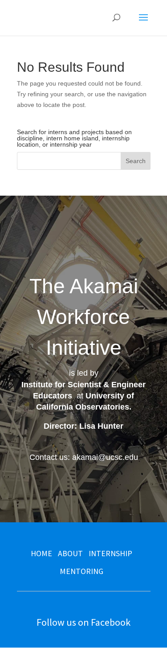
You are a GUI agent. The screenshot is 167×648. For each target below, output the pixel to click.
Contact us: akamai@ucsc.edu (83, 457)
